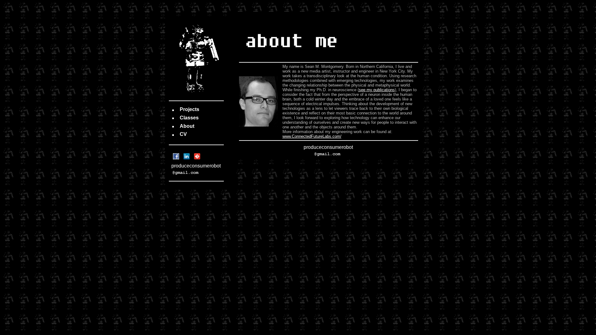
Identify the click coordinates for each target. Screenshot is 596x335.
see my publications (377, 89)
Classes (189, 117)
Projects (189, 109)
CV (183, 134)
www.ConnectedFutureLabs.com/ (311, 136)
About (187, 126)
